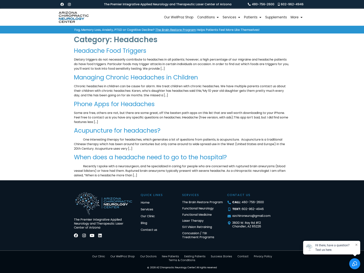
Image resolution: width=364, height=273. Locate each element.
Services (229, 17)
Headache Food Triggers (110, 50)
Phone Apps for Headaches (114, 104)
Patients (250, 17)
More (295, 17)
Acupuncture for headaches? (117, 130)
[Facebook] (62, 4)
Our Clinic (98, 256)
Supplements (276, 17)
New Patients (170, 256)
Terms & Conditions (182, 260)
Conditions (206, 17)
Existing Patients (195, 256)
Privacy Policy (263, 256)
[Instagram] (69, 4)
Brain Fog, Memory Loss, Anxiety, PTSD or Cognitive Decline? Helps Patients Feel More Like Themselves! (154, 30)
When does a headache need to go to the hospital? (150, 157)
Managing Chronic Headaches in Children (136, 77)
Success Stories (221, 256)
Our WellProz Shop (178, 17)
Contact (243, 256)
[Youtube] (92, 235)
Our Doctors (148, 256)
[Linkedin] (100, 235)
